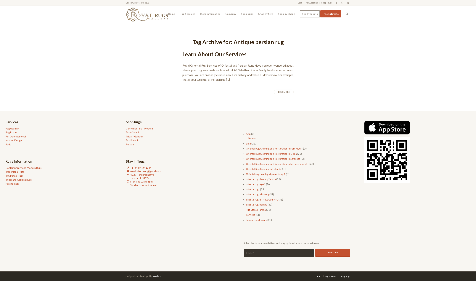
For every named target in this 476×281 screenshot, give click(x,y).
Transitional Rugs (15, 171)
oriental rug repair (256, 184)
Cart (300, 2)
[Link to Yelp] (347, 3)
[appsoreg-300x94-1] (387, 127)
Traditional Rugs (14, 175)
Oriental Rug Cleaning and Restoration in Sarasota (273, 158)
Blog (248, 143)
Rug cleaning (12, 128)
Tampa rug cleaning (256, 219)
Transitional (132, 132)
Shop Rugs (326, 2)
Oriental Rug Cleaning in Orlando (264, 168)
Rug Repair (11, 132)
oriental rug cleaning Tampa (261, 179)
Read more (284, 92)
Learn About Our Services (214, 54)
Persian (130, 144)
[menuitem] (300, 3)
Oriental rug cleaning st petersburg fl (265, 174)
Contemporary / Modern (139, 128)
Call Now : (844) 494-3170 (137, 2)
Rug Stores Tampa (256, 209)
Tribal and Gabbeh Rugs (19, 179)
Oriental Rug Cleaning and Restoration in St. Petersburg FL (277, 163)
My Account (312, 2)
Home (251, 138)
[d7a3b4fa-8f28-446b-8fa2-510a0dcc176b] (148, 14)
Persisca (157, 276)
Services (250, 214)
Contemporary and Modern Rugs (23, 167)
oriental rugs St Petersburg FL (262, 199)
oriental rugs (253, 189)
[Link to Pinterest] (342, 3)
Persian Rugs (12, 183)
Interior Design (14, 140)
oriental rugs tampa (256, 204)
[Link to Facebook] (336, 3)
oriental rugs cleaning (257, 194)
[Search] (346, 14)
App (248, 133)
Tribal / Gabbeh (134, 136)
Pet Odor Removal (16, 136)
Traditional (132, 140)
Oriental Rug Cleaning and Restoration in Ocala (271, 153)
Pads (8, 144)
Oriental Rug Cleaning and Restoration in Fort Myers (274, 148)
